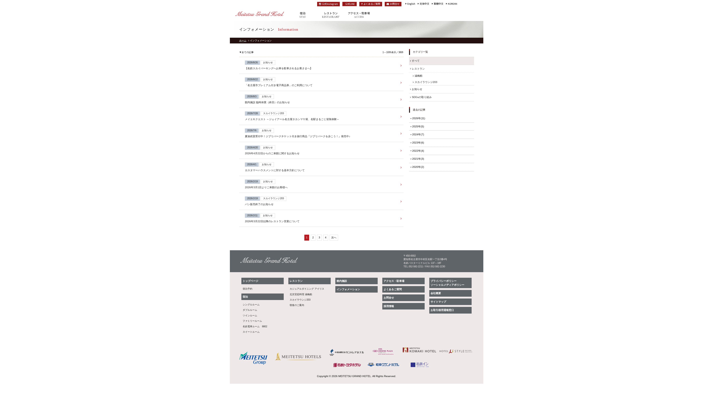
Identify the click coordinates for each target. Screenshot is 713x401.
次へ (333, 237)
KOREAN (452, 3)
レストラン (330, 15)
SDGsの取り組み (422, 97)
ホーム (242, 40)
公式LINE (350, 4)
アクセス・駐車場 (359, 15)
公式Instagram (330, 4)
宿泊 (302, 15)
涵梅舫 (418, 75)
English (411, 3)
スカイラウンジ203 (426, 82)
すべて (416, 60)
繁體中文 (438, 3)
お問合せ (395, 4)
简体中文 (424, 3)
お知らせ (417, 89)
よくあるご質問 (371, 4)
